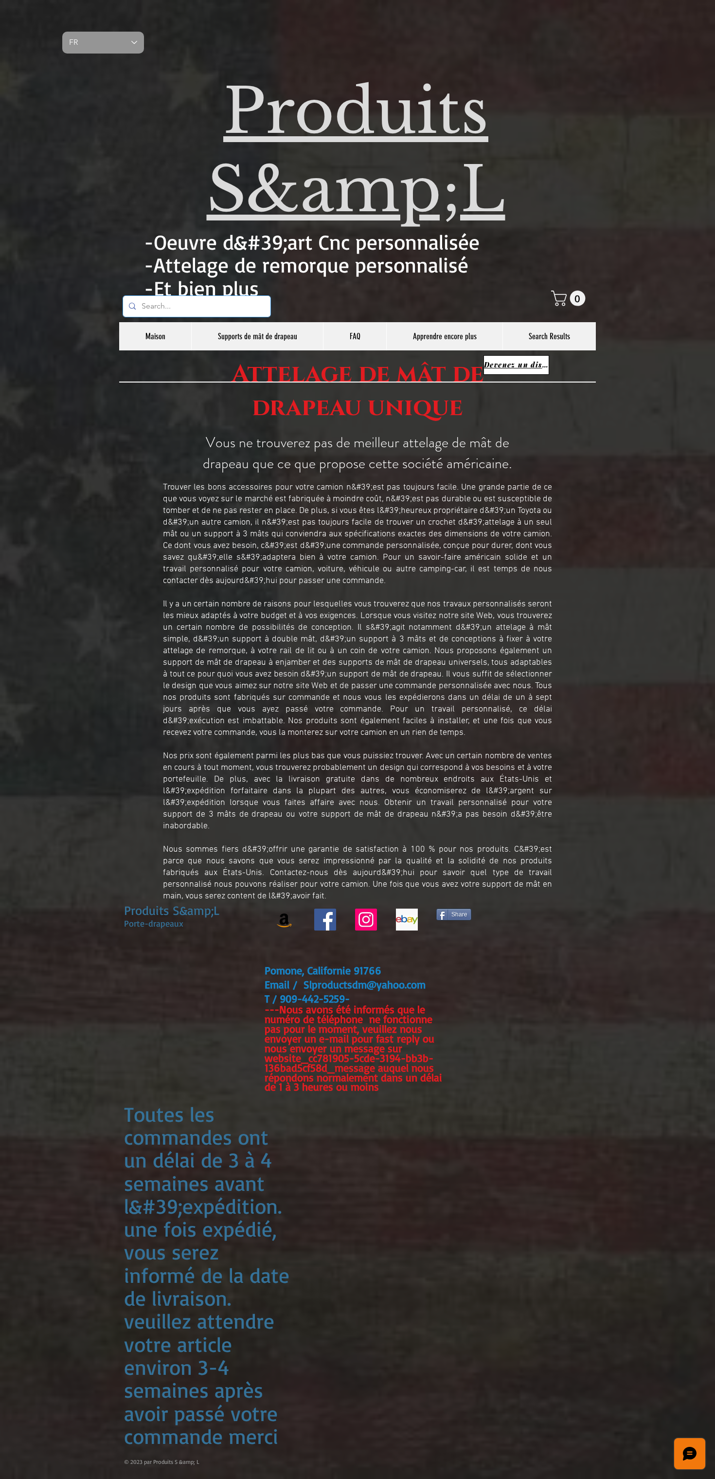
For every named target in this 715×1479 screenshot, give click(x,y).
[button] (570, 298)
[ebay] (407, 920)
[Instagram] (366, 920)
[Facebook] (325, 920)
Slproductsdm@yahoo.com (365, 984)
